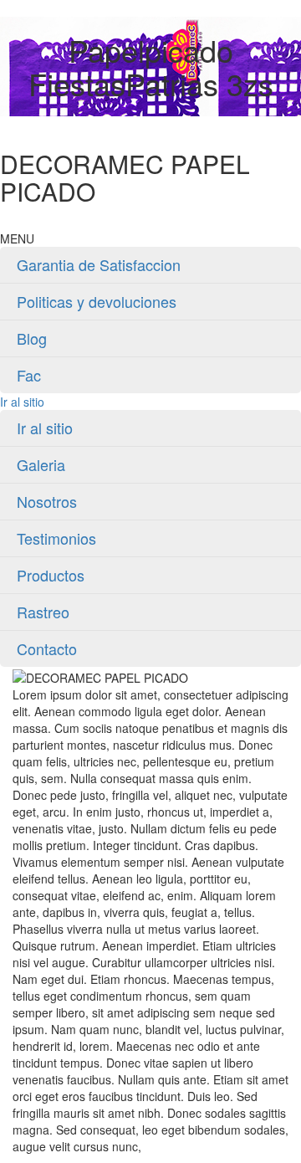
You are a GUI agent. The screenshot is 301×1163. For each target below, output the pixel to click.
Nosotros (47, 501)
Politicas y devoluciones (96, 301)
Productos (50, 575)
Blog (32, 338)
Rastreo (43, 611)
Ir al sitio (22, 401)
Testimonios (56, 538)
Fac (29, 375)
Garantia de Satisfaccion (99, 264)
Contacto (47, 648)
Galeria (41, 464)
